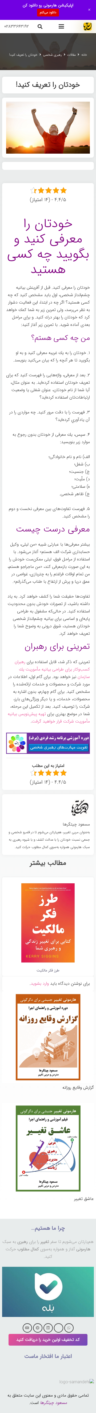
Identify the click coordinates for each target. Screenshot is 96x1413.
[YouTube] (27, 1328)
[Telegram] (37, 1328)
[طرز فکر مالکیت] (48, 884)
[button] (61, 26)
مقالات (71, 54)
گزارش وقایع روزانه (78, 1087)
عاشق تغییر (84, 1198)
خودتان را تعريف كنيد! (23, 54)
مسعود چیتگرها (53, 1402)
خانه (84, 54)
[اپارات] (58, 1328)
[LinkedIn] (48, 1328)
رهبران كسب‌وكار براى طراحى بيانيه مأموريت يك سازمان (52, 669)
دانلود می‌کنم (48, 12)
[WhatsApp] (69, 1328)
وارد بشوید (40, 983)
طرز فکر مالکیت (48, 970)
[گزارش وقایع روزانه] (48, 995)
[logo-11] (87, 27)
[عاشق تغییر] (48, 1106)
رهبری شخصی (52, 54)
